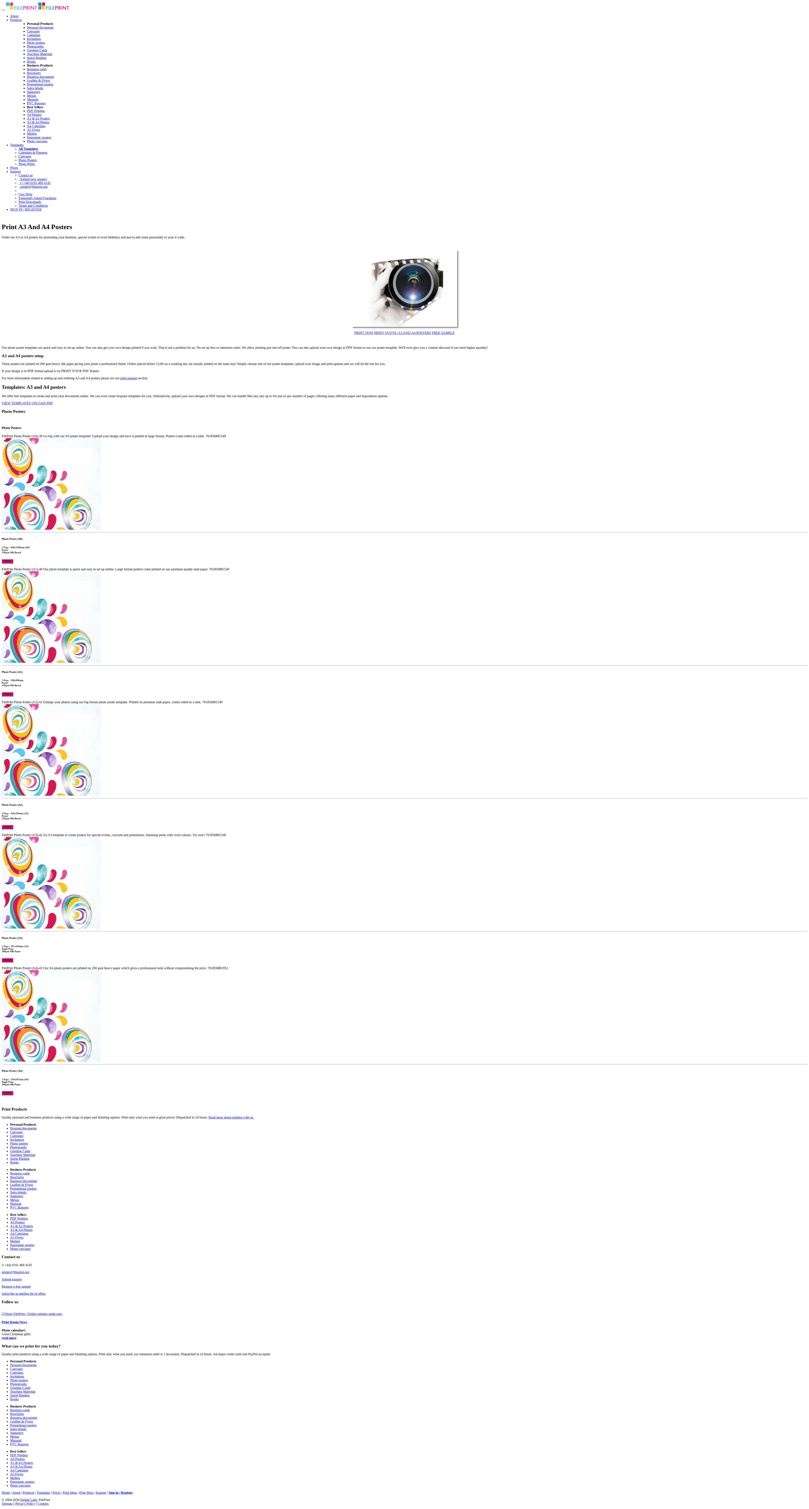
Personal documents (40, 27)
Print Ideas (70, 1492)
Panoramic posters (39, 137)
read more (9, 1338)
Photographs (35, 46)
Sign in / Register (120, 1492)
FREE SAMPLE (443, 333)
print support (128, 378)
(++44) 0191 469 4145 (35, 183)
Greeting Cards (37, 50)
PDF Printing (36, 111)
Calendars (33, 35)
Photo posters (36, 42)
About (14, 16)
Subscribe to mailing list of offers (24, 1293)
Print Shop (86, 1492)
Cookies (43, 1503)
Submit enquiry (12, 1279)
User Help (25, 194)
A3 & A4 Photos (38, 122)
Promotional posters (40, 84)
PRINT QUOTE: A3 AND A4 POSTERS (402, 333)
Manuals (32, 99)
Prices (14, 168)
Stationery (33, 92)
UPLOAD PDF (42, 403)
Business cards (37, 69)
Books (31, 61)
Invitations (34, 39)
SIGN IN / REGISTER (26, 209)
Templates (17, 145)
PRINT (7, 561)
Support (15, 171)
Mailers (32, 133)
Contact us (26, 175)
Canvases (33, 31)
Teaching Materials (39, 54)
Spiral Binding (36, 58)
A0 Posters (34, 114)
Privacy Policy (25, 1503)
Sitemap (7, 1503)
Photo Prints (27, 164)
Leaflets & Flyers (38, 80)
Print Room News (14, 1322)
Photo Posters (28, 160)
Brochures (34, 73)
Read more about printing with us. (231, 1117)
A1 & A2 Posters (38, 118)
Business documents (40, 77)
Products (16, 20)
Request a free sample (16, 1286)
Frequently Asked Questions (37, 198)
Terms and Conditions (33, 205)
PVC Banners (36, 103)
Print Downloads (30, 202)
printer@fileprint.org (33, 186)
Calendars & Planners (33, 152)
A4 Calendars (36, 126)
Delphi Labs (28, 1500)
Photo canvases (37, 141)
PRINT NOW (363, 333)
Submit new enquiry (33, 179)
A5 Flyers (33, 130)
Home (6, 1492)
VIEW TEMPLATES (16, 403)
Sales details (35, 88)
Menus (31, 96)
